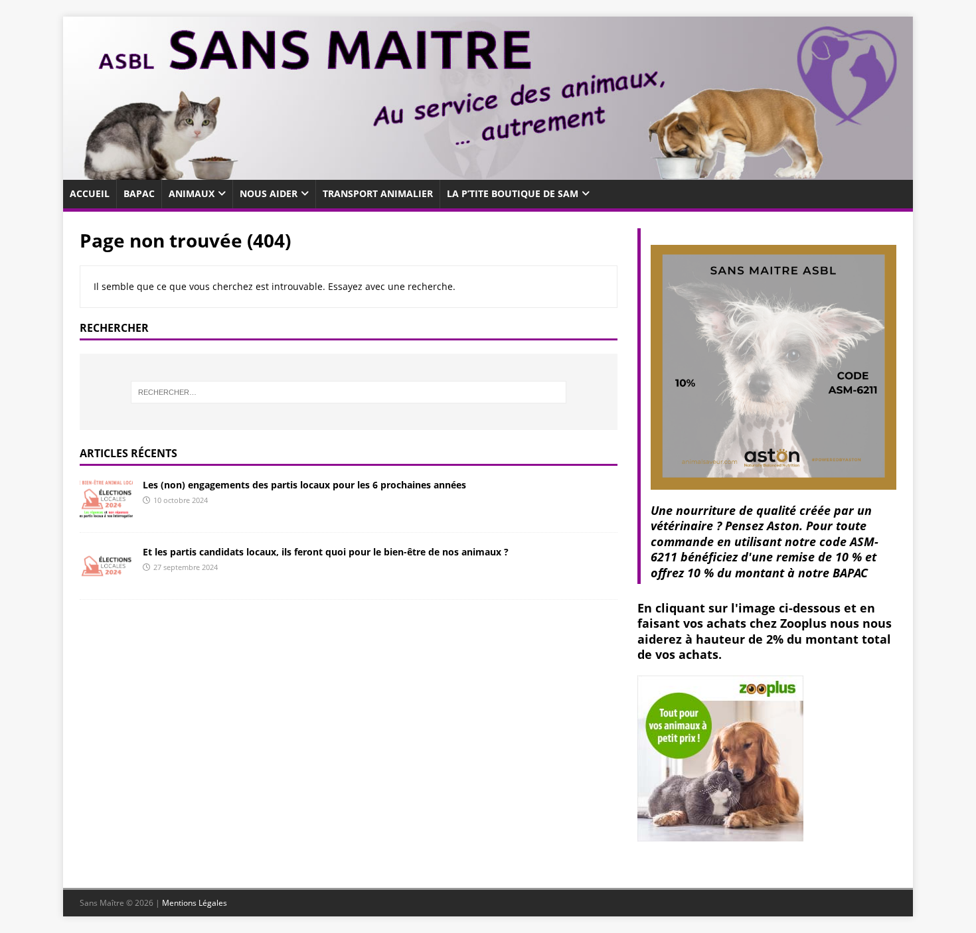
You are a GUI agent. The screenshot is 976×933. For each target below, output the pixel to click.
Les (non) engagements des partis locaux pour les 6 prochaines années (304, 484)
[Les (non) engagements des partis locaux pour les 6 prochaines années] (106, 511)
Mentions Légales (194, 902)
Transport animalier (378, 193)
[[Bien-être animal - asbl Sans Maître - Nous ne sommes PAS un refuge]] (488, 172)
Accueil (90, 193)
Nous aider (268, 193)
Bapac (139, 193)
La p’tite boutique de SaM (512, 193)
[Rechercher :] (348, 392)
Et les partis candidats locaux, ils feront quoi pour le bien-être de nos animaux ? (326, 551)
